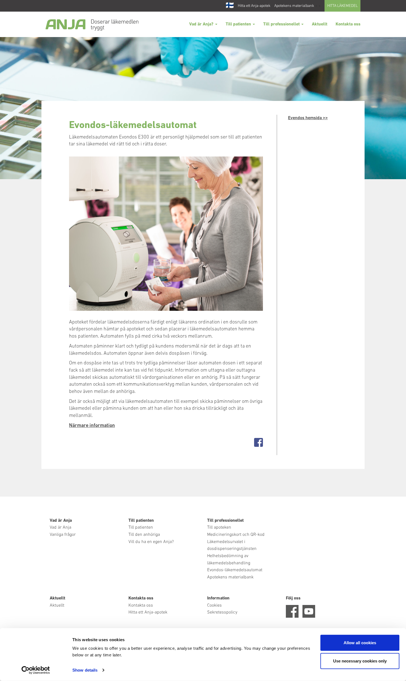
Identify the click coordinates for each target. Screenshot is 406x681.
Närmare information (92, 425)
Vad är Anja (60, 527)
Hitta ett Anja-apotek (254, 6)
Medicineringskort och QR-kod (236, 535)
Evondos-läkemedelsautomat (234, 570)
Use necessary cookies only (360, 660)
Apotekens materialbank (294, 6)
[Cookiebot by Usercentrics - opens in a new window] (36, 670)
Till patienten (239, 24)
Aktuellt (319, 24)
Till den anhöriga (144, 535)
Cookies (214, 605)
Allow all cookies (360, 642)
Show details (84, 670)
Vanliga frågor (63, 535)
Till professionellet (282, 24)
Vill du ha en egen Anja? (151, 542)
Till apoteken (219, 527)
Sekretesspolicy (222, 612)
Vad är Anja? (202, 24)
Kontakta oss (348, 24)
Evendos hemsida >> (308, 118)
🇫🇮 (230, 5)
